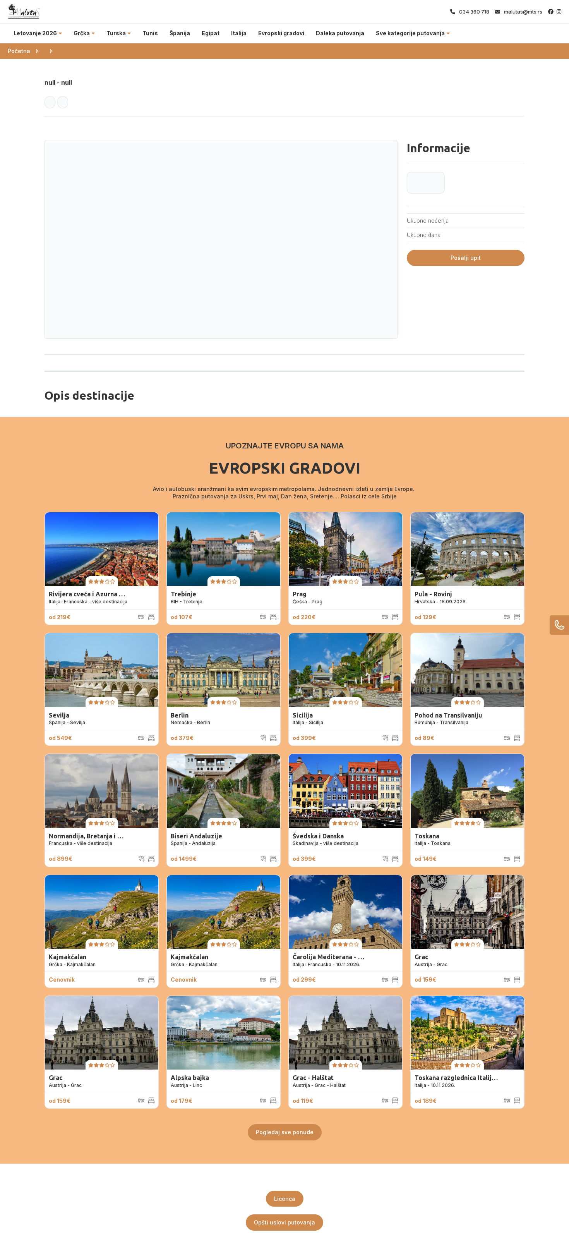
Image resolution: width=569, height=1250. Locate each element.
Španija (180, 33)
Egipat (210, 33)
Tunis (150, 33)
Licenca (284, 1198)
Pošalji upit (466, 257)
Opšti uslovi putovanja (284, 1222)
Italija (239, 33)
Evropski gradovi (281, 33)
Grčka (82, 33)
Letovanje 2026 (35, 33)
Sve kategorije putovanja (410, 33)
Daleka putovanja (340, 33)
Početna (19, 51)
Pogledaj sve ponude (285, 1132)
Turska (116, 33)
